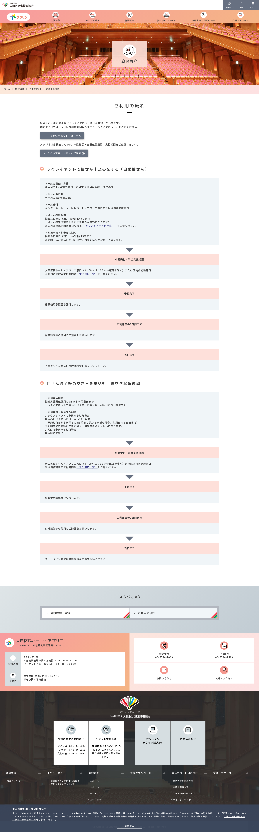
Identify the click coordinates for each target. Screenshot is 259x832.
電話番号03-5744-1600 (164, 655)
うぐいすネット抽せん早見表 (64, 153)
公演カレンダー (15, 781)
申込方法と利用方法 (183, 781)
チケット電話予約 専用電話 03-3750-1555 (106, 747)
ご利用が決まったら (183, 793)
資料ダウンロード (166, 20)
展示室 (93, 793)
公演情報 (55, 20)
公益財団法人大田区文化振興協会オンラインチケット (64, 782)
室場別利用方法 (181, 787)
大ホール (94, 781)
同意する (129, 825)
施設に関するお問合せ (71, 746)
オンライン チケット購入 (151, 740)
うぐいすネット (181, 799)
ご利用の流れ (146, 613)
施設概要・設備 (60, 613)
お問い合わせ (164, 678)
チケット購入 (93, 20)
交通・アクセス (240, 20)
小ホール (94, 787)
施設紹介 (129, 20)
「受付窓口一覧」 (87, 273)
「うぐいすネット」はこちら (64, 136)
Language (229, 7)
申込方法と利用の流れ (203, 20)
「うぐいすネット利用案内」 (100, 225)
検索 (241, 7)
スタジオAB (96, 799)
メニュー (253, 7)
